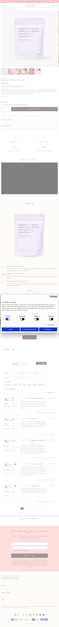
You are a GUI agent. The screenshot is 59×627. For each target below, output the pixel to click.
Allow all (48, 329)
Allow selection (29, 329)
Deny (11, 329)
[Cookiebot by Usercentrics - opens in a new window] (50, 297)
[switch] (22, 319)
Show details (50, 324)
